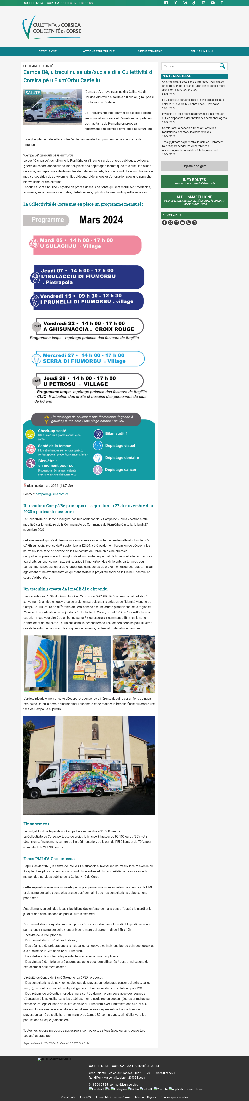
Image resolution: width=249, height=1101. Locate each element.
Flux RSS (85, 1097)
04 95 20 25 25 (98, 1084)
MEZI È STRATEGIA (150, 51)
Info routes (194, 180)
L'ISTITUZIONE (47, 51)
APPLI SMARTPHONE (194, 197)
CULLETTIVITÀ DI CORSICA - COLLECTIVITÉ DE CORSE (124, 1066)
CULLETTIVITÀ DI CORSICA (59, 3)
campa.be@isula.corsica (52, 494)
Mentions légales (146, 1097)
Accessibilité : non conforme (113, 1097)
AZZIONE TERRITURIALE (99, 51)
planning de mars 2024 (42, 486)
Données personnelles (174, 1097)
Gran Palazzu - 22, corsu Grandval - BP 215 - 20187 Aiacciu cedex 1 (132, 1073)
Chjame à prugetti (194, 166)
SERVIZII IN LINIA (202, 51)
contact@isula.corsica (124, 1084)
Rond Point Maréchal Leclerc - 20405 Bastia (117, 1077)
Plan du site (68, 1097)
